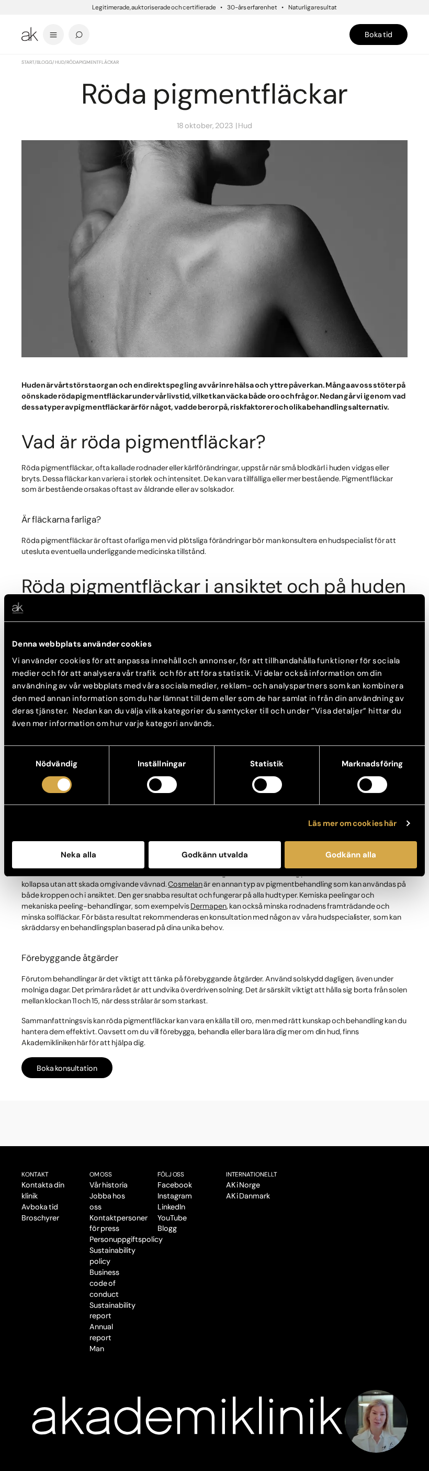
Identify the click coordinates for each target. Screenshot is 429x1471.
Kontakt (35, 1174)
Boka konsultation (67, 1068)
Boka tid (378, 34)
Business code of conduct (104, 1283)
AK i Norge (243, 1185)
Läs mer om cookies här (352, 823)
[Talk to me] (376, 1421)
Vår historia (108, 1185)
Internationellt (252, 1174)
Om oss (100, 1174)
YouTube (172, 1218)
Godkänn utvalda (215, 855)
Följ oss (170, 1174)
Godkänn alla (350, 855)
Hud (59, 62)
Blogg (44, 62)
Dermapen (208, 906)
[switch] (162, 784)
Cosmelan (185, 884)
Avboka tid (39, 1207)
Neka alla (78, 855)
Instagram (174, 1196)
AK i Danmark (248, 1196)
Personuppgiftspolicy (125, 1239)
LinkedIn (171, 1207)
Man (96, 1348)
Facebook (174, 1185)
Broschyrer (40, 1218)
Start (28, 62)
